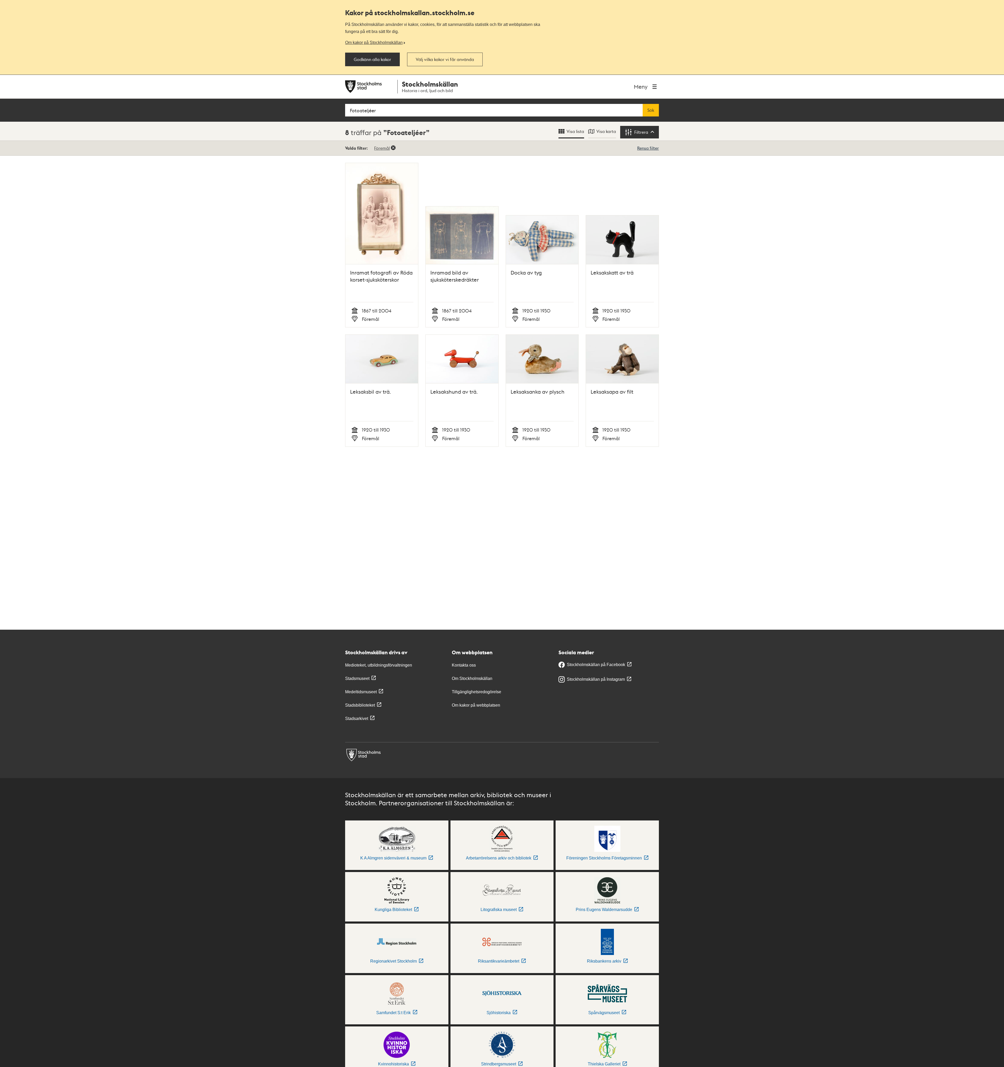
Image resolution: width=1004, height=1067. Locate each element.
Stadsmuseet (357, 678)
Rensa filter (648, 148)
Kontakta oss (464, 665)
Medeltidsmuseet (361, 692)
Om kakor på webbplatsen (476, 705)
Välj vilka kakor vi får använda (445, 59)
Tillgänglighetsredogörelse (476, 692)
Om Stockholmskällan (472, 678)
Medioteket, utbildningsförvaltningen (378, 665)
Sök (650, 110)
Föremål (382, 148)
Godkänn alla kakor (372, 59)
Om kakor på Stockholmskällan (374, 42)
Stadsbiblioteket (360, 705)
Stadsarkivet (356, 718)
